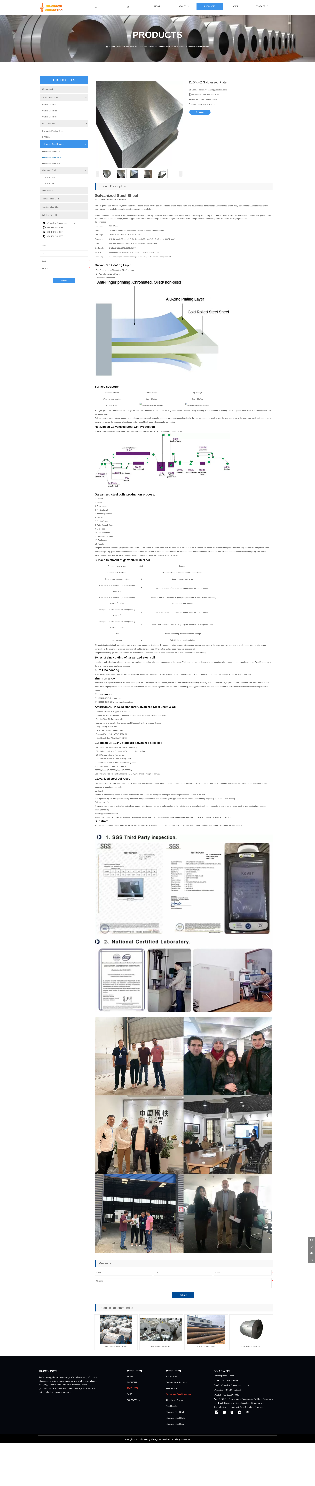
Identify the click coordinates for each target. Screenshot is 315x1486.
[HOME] (51, 7)
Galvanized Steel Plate (176, 47)
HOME (126, 47)
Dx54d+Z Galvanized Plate (198, 47)
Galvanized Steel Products (154, 47)
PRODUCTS (136, 47)
